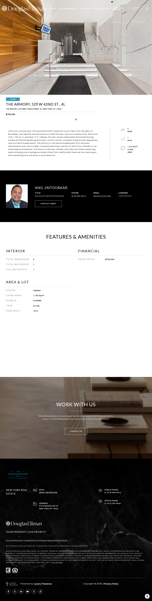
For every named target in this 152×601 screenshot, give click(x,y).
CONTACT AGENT (48, 204)
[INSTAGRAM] (14, 591)
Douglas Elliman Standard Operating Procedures (46, 540)
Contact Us (136, 8)
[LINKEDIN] (21, 591)
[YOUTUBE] (27, 591)
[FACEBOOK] (8, 591)
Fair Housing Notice (14, 540)
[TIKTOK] (40, 591)
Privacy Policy (111, 584)
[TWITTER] (34, 591)
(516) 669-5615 (79, 196)
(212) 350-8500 (114, 503)
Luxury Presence (43, 584)
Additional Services (118, 8)
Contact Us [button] (76, 431)
